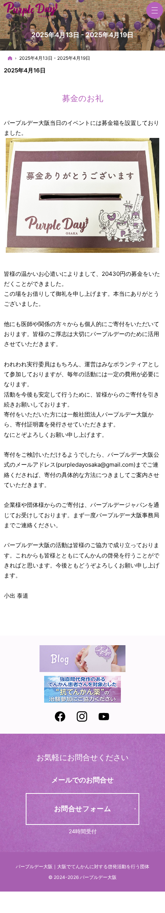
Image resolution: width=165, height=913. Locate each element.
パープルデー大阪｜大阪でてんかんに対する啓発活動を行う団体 (82, 866)
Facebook (60, 717)
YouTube (104, 717)
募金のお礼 (82, 98)
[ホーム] (10, 58)
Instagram (82, 717)
